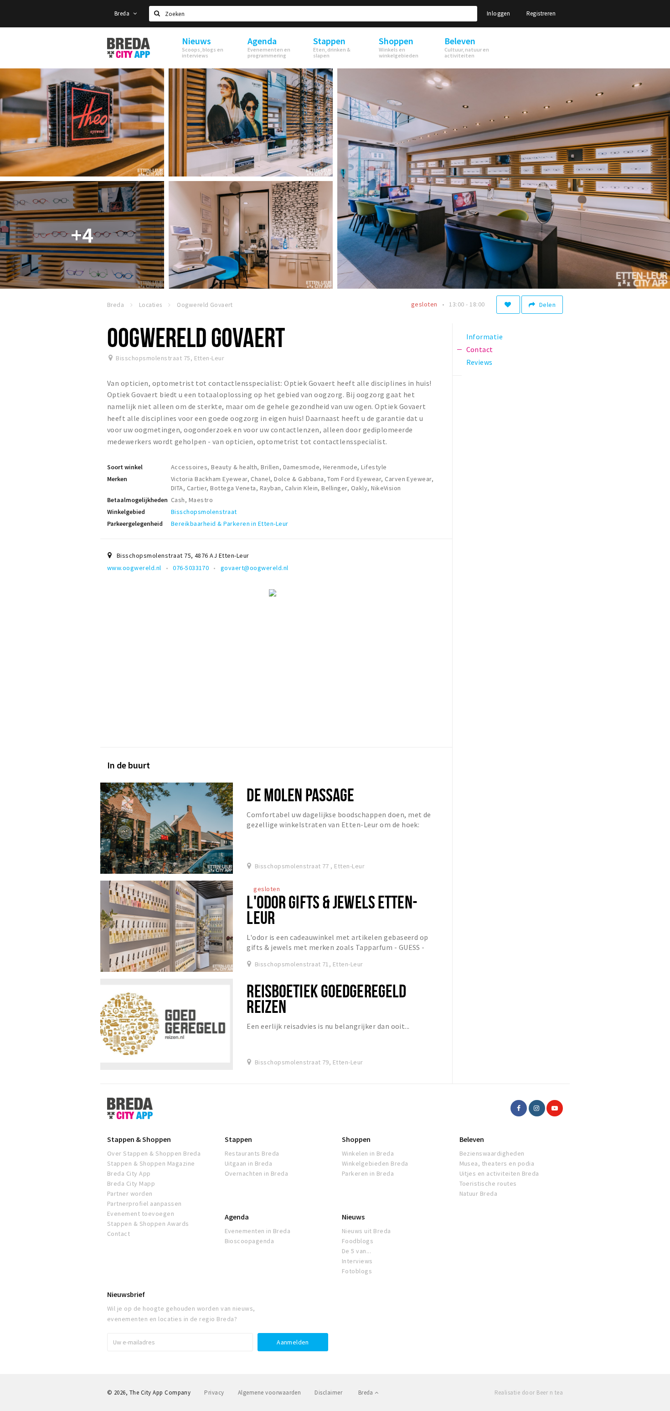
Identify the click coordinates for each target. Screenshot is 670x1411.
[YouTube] (554, 1108)
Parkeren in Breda (368, 1173)
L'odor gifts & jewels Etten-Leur (332, 909)
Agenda (237, 1216)
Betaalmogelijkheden (137, 500)
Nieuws (353, 1216)
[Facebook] (518, 1108)
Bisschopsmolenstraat (204, 512)
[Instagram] (537, 1108)
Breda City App (129, 1173)
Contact (118, 1233)
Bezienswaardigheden (492, 1153)
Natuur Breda (478, 1193)
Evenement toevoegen (140, 1213)
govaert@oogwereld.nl (255, 568)
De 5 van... (356, 1251)
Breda (122, 13)
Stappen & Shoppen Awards (148, 1223)
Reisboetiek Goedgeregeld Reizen (326, 998)
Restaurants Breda (252, 1153)
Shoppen (356, 1139)
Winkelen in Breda (368, 1153)
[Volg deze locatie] (508, 305)
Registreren (541, 13)
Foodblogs (357, 1241)
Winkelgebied (126, 512)
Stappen (238, 1139)
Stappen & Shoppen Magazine (151, 1163)
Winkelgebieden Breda (375, 1163)
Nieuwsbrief (126, 1294)
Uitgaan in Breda (249, 1163)
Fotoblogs (357, 1271)
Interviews (357, 1261)
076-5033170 (191, 568)
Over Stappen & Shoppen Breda (154, 1153)
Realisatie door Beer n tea (529, 1392)
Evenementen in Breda (258, 1231)
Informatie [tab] (484, 336)
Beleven (471, 1139)
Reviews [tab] (479, 362)
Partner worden (130, 1193)
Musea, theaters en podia (497, 1163)
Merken (117, 479)
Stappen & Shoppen (139, 1139)
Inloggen (498, 13)
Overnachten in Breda (257, 1173)
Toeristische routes (488, 1183)
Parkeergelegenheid (135, 523)
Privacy (214, 1392)
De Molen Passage (300, 794)
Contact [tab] (479, 349)
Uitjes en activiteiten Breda (499, 1173)
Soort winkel (125, 467)
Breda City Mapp (131, 1183)
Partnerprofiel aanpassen (144, 1203)
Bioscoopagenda (249, 1241)
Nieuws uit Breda (366, 1231)
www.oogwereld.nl (134, 568)
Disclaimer (328, 1392)
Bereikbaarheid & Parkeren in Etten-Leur (230, 523)
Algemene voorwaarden (269, 1392)
